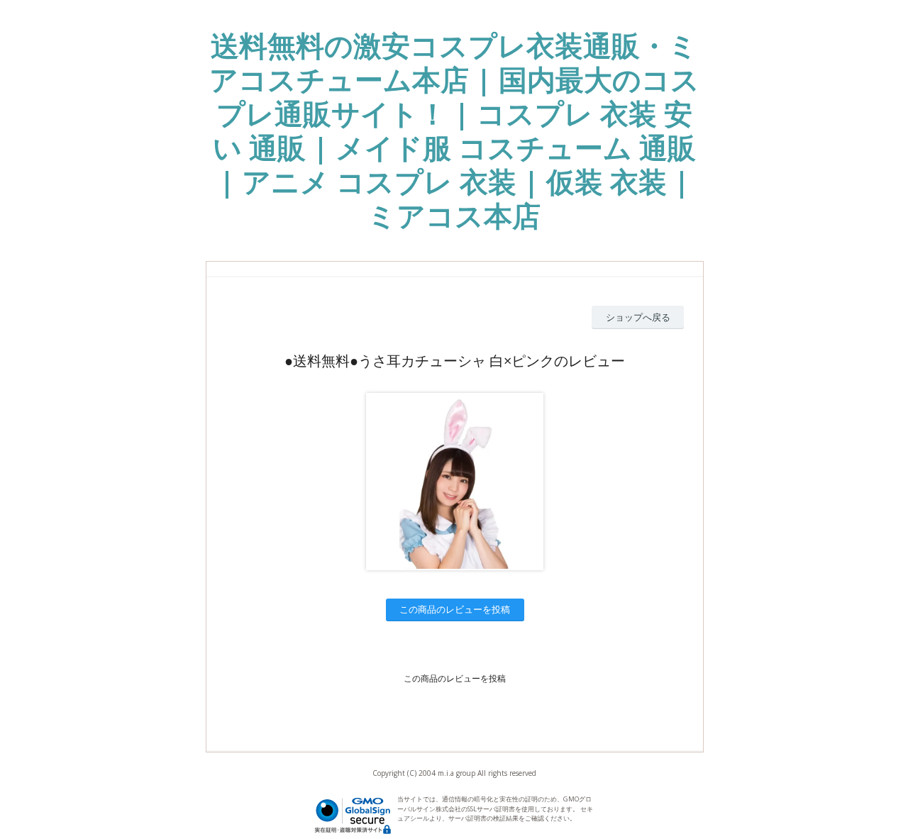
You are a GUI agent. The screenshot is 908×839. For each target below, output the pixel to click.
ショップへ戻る (638, 317)
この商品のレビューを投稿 (454, 609)
